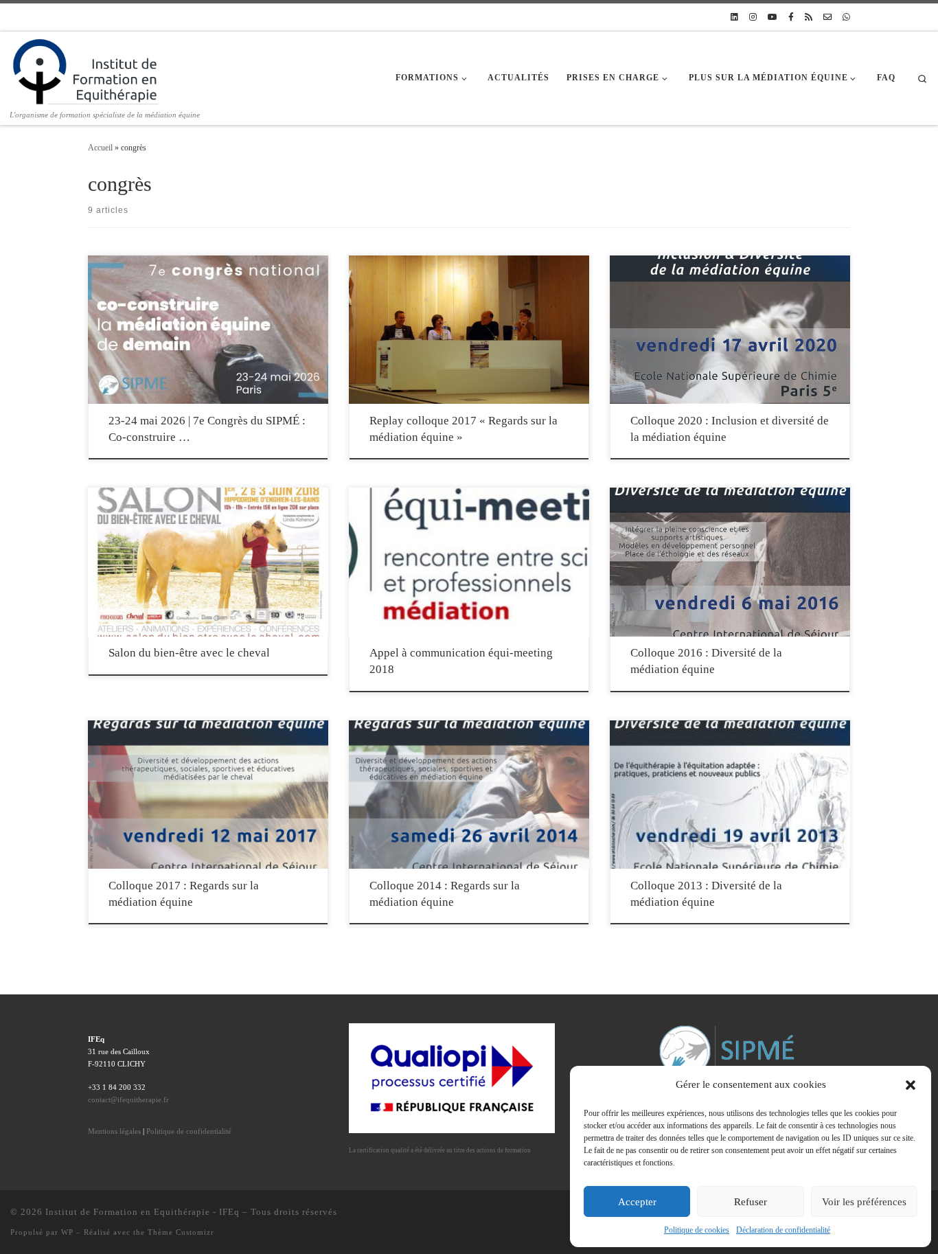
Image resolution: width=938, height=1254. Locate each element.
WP (67, 1232)
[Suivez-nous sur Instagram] (753, 17)
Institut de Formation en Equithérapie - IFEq (142, 1212)
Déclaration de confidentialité (783, 1230)
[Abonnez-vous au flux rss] (808, 17)
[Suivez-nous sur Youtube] (772, 17)
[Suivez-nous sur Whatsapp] (846, 17)
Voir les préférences (864, 1201)
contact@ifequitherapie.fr (128, 1099)
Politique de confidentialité (188, 1131)
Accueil (100, 148)
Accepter (637, 1201)
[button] (910, 1085)
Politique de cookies (696, 1230)
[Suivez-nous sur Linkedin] (734, 17)
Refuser (750, 1201)
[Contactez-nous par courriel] (827, 17)
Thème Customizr (181, 1232)
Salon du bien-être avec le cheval (189, 652)
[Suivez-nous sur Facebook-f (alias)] (791, 17)
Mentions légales (114, 1131)
